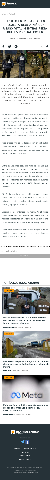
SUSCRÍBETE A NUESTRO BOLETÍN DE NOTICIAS (25, 246)
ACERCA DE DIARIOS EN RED (25, 448)
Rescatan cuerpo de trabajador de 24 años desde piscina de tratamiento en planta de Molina (26, 364)
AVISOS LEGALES (25, 459)
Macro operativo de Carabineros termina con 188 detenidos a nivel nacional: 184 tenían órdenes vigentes (24, 320)
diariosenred (8, 327)
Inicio (4, 14)
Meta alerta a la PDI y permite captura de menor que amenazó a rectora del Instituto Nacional (25, 407)
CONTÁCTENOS (25, 456)
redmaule (7, 371)
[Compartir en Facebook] (3, 48)
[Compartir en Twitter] (10, 48)
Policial (12, 14)
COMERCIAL (25, 452)
